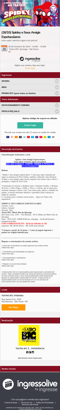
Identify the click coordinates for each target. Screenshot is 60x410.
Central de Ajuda (10, 403)
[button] (30, 125)
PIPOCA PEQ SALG (11, 111)
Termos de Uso (26, 403)
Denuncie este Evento (30, 405)
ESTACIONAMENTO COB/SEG (16, 105)
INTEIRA (5, 81)
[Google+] (30, 352)
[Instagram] (33, 352)
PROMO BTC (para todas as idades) (19, 93)
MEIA (4, 87)
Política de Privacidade (45, 403)
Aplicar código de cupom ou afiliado (39, 118)
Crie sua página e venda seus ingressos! (30, 399)
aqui (12, 248)
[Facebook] (27, 352)
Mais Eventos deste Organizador (30, 358)
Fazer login (30, 68)
